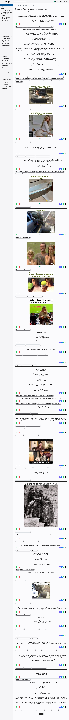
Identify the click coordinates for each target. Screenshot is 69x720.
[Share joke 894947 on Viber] (60, 465)
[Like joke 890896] (16, 410)
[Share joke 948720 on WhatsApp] (63, 153)
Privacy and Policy (39, 719)
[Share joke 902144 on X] (65, 647)
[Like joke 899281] (16, 547)
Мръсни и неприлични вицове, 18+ (5, 30)
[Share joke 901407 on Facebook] (62, 612)
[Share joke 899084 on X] (65, 538)
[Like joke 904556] (16, 677)
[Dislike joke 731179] (19, 362)
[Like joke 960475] (16, 74)
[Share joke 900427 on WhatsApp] (63, 567)
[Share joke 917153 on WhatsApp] (63, 293)
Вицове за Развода (34, 638)
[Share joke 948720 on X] (65, 153)
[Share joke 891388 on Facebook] (62, 423)
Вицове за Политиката (6, 34)
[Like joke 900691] (16, 600)
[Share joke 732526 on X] (65, 393)
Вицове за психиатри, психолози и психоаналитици (6, 63)
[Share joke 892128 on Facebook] (62, 432)
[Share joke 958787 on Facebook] (62, 106)
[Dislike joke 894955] (19, 477)
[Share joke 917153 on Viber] (60, 293)
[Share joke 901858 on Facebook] (62, 635)
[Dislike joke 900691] (19, 600)
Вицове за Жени (5, 56)
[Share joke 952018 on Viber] (60, 139)
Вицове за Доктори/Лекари (30, 156)
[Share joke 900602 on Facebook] (62, 577)
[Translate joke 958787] (40, 105)
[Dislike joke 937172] (19, 204)
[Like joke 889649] (16, 401)
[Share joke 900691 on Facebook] (62, 600)
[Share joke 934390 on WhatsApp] (63, 234)
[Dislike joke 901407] (19, 612)
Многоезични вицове (6, 10)
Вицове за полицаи (5, 20)
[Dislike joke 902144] (19, 647)
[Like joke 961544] (16, 24)
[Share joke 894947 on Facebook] (62, 465)
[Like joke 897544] (16, 529)
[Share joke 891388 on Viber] (60, 423)
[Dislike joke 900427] (19, 567)
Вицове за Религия (5, 52)
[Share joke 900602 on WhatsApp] (63, 577)
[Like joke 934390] (16, 234)
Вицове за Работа (5, 70)
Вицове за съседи (45, 78)
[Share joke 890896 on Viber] (60, 410)
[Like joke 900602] (16, 577)
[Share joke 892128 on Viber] (60, 432)
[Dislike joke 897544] (19, 529)
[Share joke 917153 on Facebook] (62, 293)
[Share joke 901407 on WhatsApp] (63, 612)
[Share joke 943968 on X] (65, 169)
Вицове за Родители (31, 171)
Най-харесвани (4, 15)
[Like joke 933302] (16, 267)
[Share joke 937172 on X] (65, 204)
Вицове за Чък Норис (6, 58)
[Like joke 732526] (16, 393)
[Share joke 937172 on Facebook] (62, 204)
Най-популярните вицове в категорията (23, 11)
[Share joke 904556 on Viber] (60, 677)
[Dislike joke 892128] (19, 432)
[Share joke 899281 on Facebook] (62, 547)
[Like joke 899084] (16, 538)
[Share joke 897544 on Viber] (60, 529)
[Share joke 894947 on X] (65, 465)
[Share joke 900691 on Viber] (60, 600)
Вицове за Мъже (5, 54)
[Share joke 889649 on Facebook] (62, 401)
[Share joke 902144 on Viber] (60, 647)
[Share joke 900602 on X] (65, 577)
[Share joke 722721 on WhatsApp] (63, 352)
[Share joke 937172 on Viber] (60, 204)
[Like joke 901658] (16, 626)
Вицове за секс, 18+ (5, 77)
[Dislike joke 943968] (19, 169)
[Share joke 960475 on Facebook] (62, 74)
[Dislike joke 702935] (19, 342)
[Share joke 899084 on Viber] (60, 538)
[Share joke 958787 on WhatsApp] (63, 106)
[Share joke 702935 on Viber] (60, 342)
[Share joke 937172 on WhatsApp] (63, 204)
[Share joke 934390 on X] (65, 234)
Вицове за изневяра (5, 75)
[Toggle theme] (57, 1)
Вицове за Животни (5, 27)
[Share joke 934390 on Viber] (60, 234)
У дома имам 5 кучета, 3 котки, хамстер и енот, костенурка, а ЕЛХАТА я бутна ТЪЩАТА (41, 349)
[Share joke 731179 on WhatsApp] (63, 362)
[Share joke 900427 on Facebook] (62, 567)
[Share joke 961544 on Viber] (60, 24)
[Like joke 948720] (16, 153)
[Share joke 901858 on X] (65, 635)
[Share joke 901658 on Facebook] (62, 626)
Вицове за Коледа (5, 65)
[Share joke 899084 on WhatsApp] (63, 538)
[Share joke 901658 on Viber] (60, 626)
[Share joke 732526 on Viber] (60, 393)
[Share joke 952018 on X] (65, 139)
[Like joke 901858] (16, 635)
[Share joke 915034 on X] (65, 707)
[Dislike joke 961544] (19, 24)
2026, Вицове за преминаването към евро (5, 94)
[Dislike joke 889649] (19, 401)
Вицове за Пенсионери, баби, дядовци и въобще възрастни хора (26, 403)
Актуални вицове (5, 82)
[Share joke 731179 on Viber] (60, 362)
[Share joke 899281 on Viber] (60, 547)
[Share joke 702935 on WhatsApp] (63, 342)
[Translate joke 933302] (40, 266)
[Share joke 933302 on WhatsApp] (63, 267)
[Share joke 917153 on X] (65, 293)
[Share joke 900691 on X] (65, 600)
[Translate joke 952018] (40, 138)
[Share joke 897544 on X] (65, 529)
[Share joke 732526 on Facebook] (62, 393)
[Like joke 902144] (16, 647)
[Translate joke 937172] (40, 203)
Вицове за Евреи (5, 50)
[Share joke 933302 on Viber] (60, 267)
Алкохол (3, 32)
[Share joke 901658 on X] (65, 626)
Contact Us (44, 719)
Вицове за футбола (5, 92)
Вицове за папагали (5, 90)
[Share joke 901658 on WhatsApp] (63, 626)
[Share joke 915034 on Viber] (60, 707)
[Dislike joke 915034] (19, 707)
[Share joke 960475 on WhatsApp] (63, 74)
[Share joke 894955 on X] (65, 477)
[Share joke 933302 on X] (65, 267)
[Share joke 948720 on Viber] (60, 153)
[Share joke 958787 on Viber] (60, 106)
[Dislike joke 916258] (19, 327)
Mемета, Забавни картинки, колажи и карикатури (6, 13)
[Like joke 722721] (16, 352)
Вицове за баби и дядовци (56, 403)
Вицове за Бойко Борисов (6, 45)
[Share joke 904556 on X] (65, 677)
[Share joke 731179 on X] (65, 362)
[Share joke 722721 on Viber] (60, 352)
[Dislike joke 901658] (19, 626)
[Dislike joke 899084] (19, 538)
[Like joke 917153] (16, 293)
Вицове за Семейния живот (7, 36)
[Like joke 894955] (16, 477)
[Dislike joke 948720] (19, 153)
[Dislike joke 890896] (19, 410)
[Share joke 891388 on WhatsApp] (63, 423)
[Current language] (54, 1)
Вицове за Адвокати (5, 43)
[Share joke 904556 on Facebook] (62, 677)
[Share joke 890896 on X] (65, 410)
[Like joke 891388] (16, 423)
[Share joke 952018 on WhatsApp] (63, 139)
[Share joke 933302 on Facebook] (62, 267)
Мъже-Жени (4, 69)
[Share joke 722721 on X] (65, 352)
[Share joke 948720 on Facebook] (62, 153)
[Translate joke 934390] (40, 234)
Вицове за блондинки (6, 26)
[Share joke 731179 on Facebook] (62, 362)
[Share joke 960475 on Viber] (60, 74)
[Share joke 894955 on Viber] (60, 477)
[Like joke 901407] (16, 612)
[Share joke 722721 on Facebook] (62, 352)
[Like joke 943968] (16, 169)
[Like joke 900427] (16, 567)
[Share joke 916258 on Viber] (60, 327)
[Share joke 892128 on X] (65, 432)
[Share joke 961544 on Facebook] (62, 24)
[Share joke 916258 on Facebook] (62, 327)
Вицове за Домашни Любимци (42, 354)
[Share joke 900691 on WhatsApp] (63, 600)
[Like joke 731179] (16, 362)
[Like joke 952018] (16, 139)
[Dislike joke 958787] (19, 106)
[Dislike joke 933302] (19, 267)
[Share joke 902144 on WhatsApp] (63, 647)
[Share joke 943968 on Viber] (60, 169)
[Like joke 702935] (16, 342)
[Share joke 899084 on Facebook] (62, 538)
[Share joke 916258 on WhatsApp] (63, 327)
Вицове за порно (5, 88)
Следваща (41, 714)
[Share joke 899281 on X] (65, 547)
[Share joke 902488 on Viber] (60, 665)
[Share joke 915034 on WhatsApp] (63, 707)
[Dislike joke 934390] (19, 234)
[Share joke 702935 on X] (65, 342)
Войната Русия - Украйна (6, 86)
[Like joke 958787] (16, 106)
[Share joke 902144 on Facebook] (62, 647)
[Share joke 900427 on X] (65, 567)
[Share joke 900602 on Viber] (60, 577)
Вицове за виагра (5, 84)
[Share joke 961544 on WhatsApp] (63, 24)
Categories (4, 6)
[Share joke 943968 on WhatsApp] (63, 169)
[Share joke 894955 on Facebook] (62, 477)
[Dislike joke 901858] (19, 635)
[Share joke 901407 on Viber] (60, 612)
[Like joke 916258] (16, 327)
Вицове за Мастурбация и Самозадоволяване (6, 80)
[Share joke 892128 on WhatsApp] (63, 432)
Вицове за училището (6, 22)
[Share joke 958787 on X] (65, 106)
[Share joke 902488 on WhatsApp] (63, 665)
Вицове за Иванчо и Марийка (5, 41)
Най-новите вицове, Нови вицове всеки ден (6, 18)
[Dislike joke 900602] (19, 577)
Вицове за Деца (5, 60)
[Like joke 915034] (16, 707)
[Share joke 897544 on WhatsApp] (63, 529)
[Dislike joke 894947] (19, 465)
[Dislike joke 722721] (19, 352)
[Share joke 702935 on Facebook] (62, 342)
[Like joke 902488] (16, 665)
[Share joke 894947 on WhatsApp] (63, 465)
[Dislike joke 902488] (19, 665)
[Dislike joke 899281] (19, 547)
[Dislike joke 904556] (19, 677)
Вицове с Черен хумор (6, 38)
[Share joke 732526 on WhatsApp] (63, 393)
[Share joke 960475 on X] (65, 74)
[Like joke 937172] (16, 204)
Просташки (4, 67)
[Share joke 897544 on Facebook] (62, 529)
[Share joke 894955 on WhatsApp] (63, 477)
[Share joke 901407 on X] (65, 612)
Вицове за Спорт (5, 24)
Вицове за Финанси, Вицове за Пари (21, 649)
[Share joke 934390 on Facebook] (62, 234)
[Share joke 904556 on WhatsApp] (63, 677)
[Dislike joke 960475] (19, 74)
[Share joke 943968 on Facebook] (62, 169)
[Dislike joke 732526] (19, 393)
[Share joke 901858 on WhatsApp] (63, 635)
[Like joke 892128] (16, 432)
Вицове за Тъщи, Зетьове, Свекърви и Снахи (6, 73)
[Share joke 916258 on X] (65, 327)
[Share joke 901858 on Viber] (60, 635)
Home (3, 4)
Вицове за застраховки (49, 395)
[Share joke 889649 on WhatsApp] (63, 401)
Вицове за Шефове (19, 81)
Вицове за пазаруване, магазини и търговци (56, 78)
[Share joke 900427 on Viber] (60, 567)
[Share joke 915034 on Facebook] (62, 707)
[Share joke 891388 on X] (65, 423)
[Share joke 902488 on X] (65, 665)
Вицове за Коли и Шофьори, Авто (48, 26)
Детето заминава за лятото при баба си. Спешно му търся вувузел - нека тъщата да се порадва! (41, 398)
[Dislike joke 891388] (19, 423)
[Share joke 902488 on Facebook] (62, 665)
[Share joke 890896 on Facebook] (62, 410)
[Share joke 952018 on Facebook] (62, 139)
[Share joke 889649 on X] (65, 401)
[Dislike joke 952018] (19, 139)
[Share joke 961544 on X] (65, 24)
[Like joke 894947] (16, 465)
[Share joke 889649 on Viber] (60, 401)
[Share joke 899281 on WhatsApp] (63, 547)
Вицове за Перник (5, 47)
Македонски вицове (5, 49)
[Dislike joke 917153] (19, 293)
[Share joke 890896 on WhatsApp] (63, 410)
